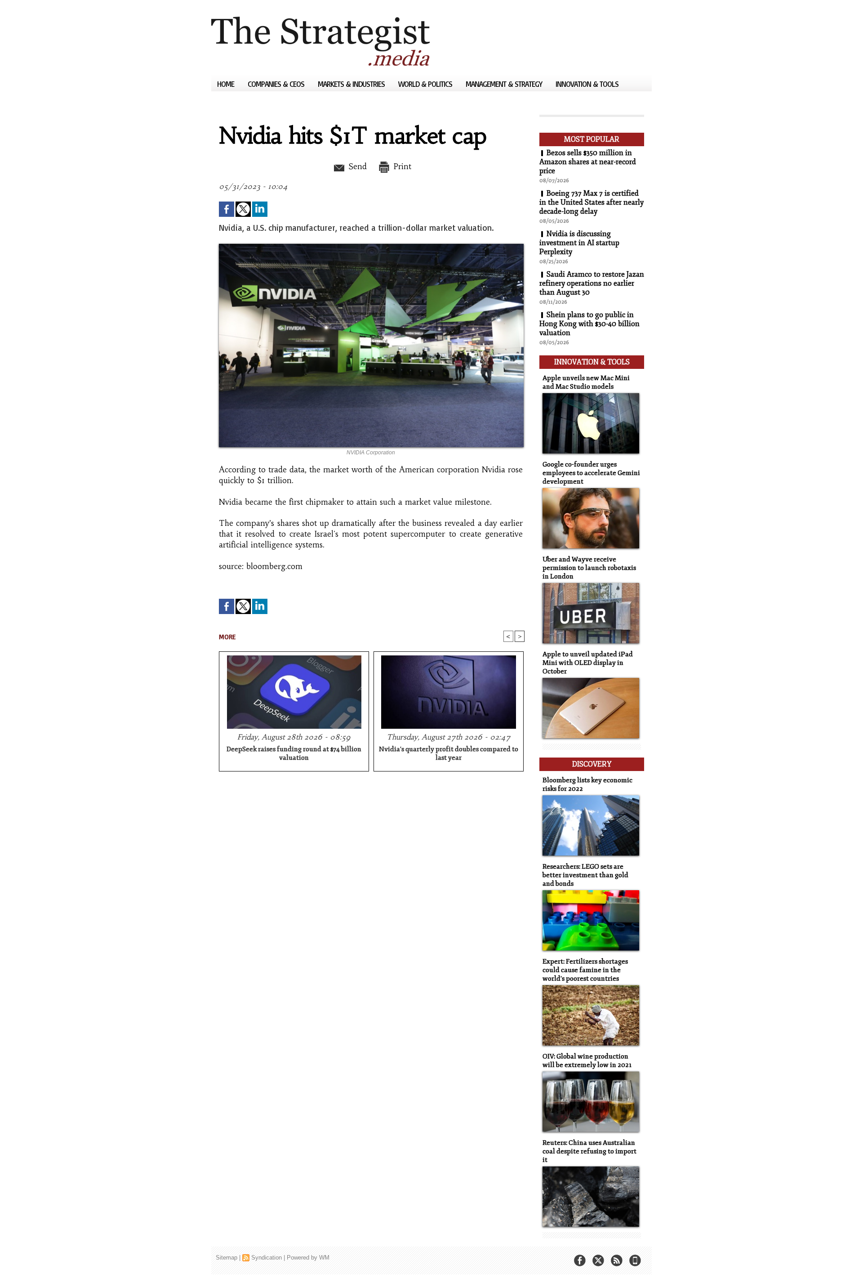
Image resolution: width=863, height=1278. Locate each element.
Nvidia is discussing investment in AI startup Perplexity (579, 242)
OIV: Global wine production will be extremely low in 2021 (587, 1060)
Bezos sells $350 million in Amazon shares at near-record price (587, 161)
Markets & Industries (352, 84)
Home (226, 84)
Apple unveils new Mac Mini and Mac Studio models (586, 382)
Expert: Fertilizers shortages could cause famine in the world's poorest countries (585, 970)
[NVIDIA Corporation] (371, 246)
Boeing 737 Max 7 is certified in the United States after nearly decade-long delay (591, 202)
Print (401, 166)
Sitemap (226, 1257)
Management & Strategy (505, 84)
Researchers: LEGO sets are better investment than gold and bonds (585, 875)
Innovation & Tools (587, 84)
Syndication (266, 1257)
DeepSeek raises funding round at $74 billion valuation (294, 753)
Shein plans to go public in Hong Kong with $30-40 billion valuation (589, 323)
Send (356, 166)
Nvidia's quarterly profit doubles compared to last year (448, 753)
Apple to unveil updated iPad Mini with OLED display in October (588, 663)
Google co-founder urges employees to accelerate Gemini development (591, 473)
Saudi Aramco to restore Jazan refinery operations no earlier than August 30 (591, 283)
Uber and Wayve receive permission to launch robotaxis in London (589, 568)
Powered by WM (308, 1257)
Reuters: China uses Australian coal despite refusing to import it (589, 1151)
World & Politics (426, 84)
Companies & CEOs (277, 84)
